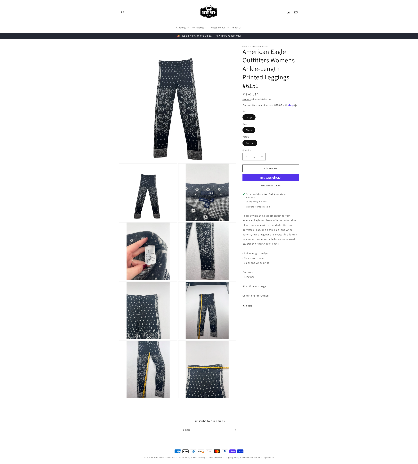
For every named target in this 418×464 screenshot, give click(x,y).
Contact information (251, 457)
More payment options (271, 185)
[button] (122, 12)
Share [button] (249, 305)
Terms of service (215, 457)
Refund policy (184, 457)
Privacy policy (199, 457)
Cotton (250, 142)
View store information (258, 206)
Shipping (246, 99)
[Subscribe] (234, 430)
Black (249, 130)
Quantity (246, 150)
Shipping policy (232, 457)
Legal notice (268, 457)
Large (249, 117)
